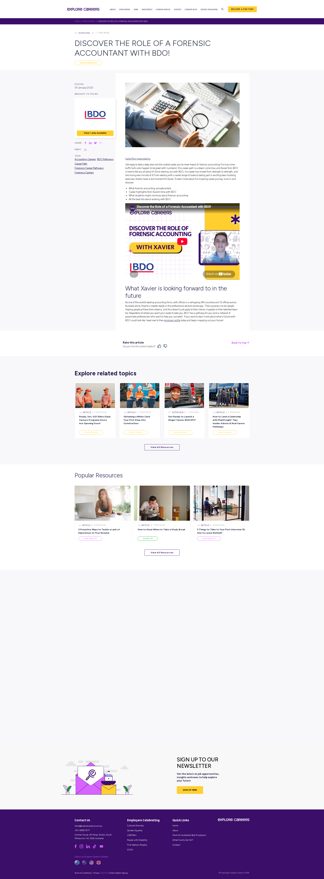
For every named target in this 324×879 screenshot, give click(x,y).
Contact (176, 845)
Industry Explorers (88, 63)
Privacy (96, 873)
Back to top (239, 342)
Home (175, 825)
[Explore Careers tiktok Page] (96, 847)
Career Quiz (191, 9)
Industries (147, 9)
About (113, 9)
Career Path (81, 163)
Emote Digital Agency (118, 873)
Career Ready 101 (90, 538)
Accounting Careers (85, 159)
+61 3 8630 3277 (82, 830)
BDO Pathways (105, 159)
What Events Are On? (182, 840)
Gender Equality (134, 830)
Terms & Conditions (83, 873)
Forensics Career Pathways (89, 168)
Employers (124, 9)
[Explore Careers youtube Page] (102, 847)
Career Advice (163, 9)
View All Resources (162, 447)
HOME (77, 21)
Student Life (148, 538)
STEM (130, 849)
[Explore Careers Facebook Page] (77, 847)
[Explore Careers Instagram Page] (83, 847)
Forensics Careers (84, 172)
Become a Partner (242, 9)
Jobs (136, 9)
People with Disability (137, 840)
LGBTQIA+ (132, 835)
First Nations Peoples (137, 845)
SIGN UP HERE (190, 790)
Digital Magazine (209, 9)
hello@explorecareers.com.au (88, 826)
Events (177, 9)
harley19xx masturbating (137, 158)
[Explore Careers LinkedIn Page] (89, 847)
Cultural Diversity (135, 825)
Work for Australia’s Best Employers (189, 835)
